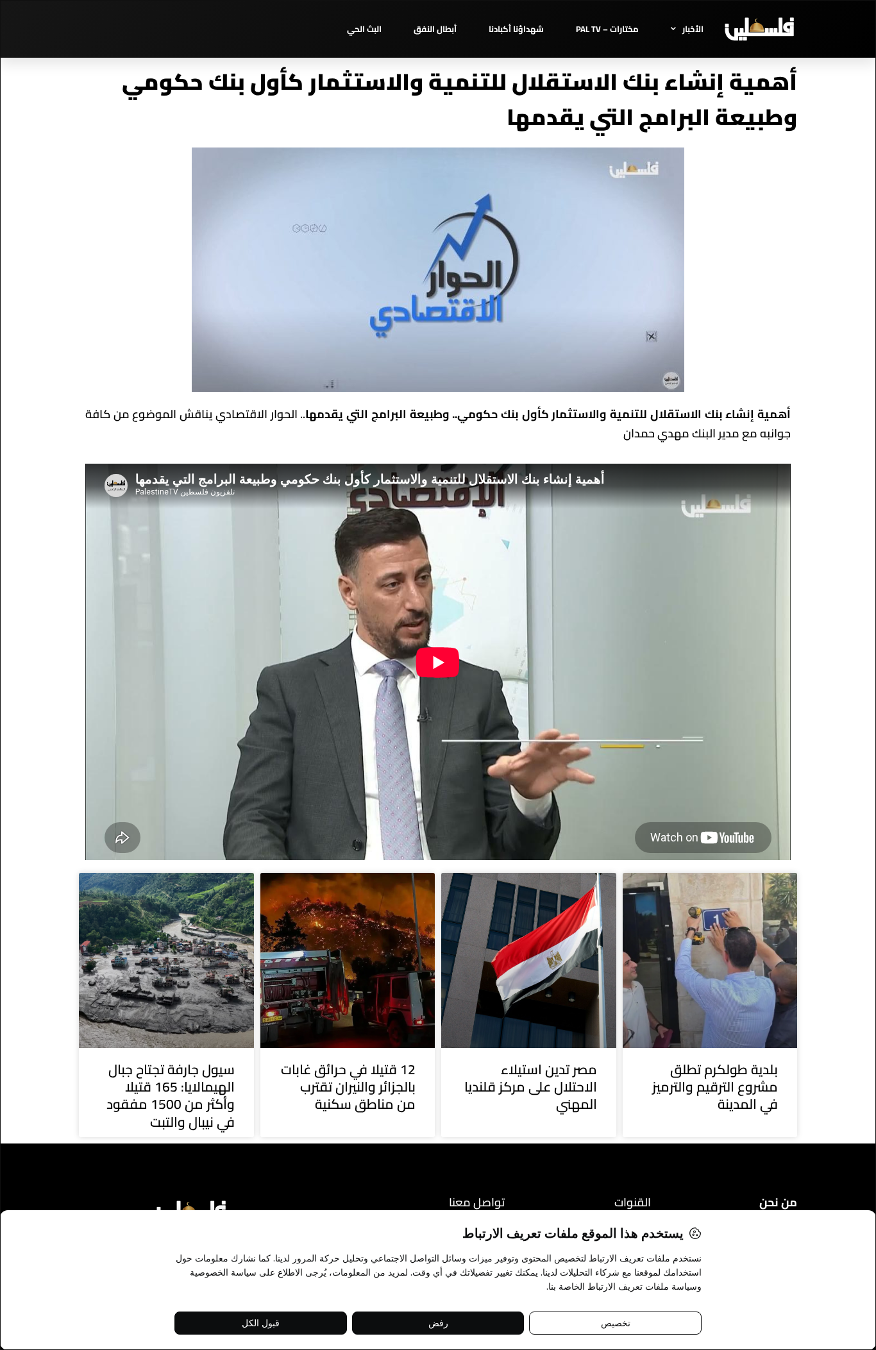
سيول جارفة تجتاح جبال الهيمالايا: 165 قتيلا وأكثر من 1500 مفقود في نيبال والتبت (170, 1096)
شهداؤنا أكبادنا (516, 29)
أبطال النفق (435, 29)
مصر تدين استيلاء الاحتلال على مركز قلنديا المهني (530, 1087)
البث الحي (364, 29)
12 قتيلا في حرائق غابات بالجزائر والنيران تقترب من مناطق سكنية (348, 1087)
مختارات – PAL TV (607, 29)
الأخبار (692, 29)
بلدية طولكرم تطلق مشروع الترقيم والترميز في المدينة (715, 1087)
